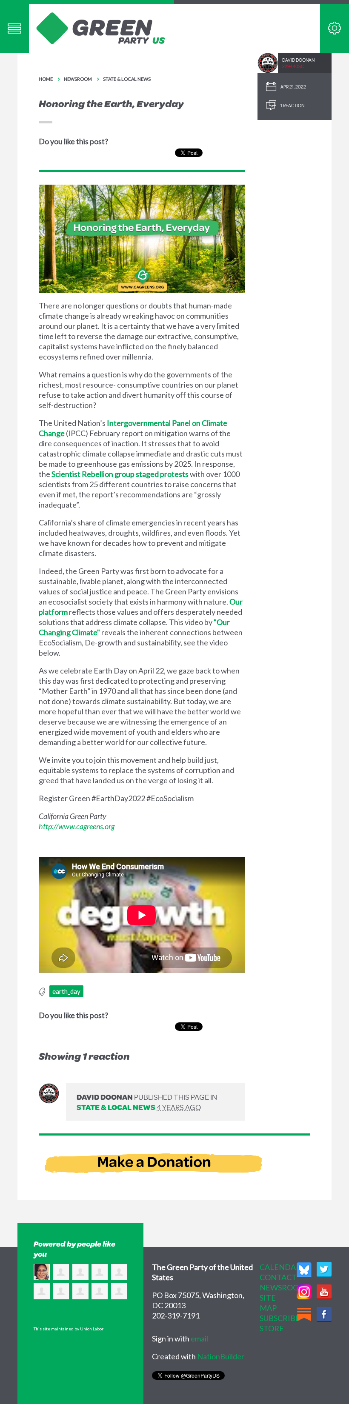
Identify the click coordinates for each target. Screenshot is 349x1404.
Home (46, 79)
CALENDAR (280, 1267)
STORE (272, 1328)
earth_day (66, 991)
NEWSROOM (283, 1287)
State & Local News (127, 79)
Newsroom (78, 79)
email (199, 1338)
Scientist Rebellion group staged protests (120, 474)
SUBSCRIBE (280, 1318)
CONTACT (278, 1277)
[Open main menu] (14, 28)
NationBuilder (220, 1356)
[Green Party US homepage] (101, 27)
